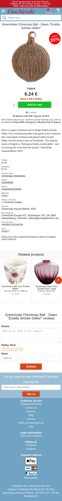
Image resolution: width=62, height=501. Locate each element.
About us (31, 411)
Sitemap (31, 419)
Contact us (31, 407)
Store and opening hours (31, 423)
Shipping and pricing (31, 404)
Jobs (31, 426)
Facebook (31, 445)
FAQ (31, 415)
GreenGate (7, 182)
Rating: (8, 345)
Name (4, 353)
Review (5, 326)
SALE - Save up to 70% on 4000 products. (31, 6)
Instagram (31, 449)
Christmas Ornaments (13, 175)
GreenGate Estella (11, 188)
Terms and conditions (31, 436)
